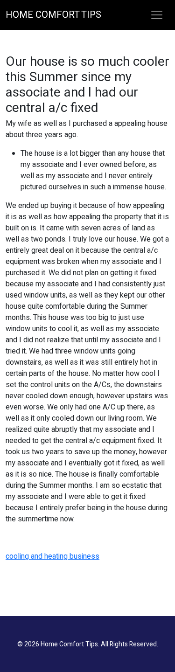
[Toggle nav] (156, 15)
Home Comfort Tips (53, 14)
